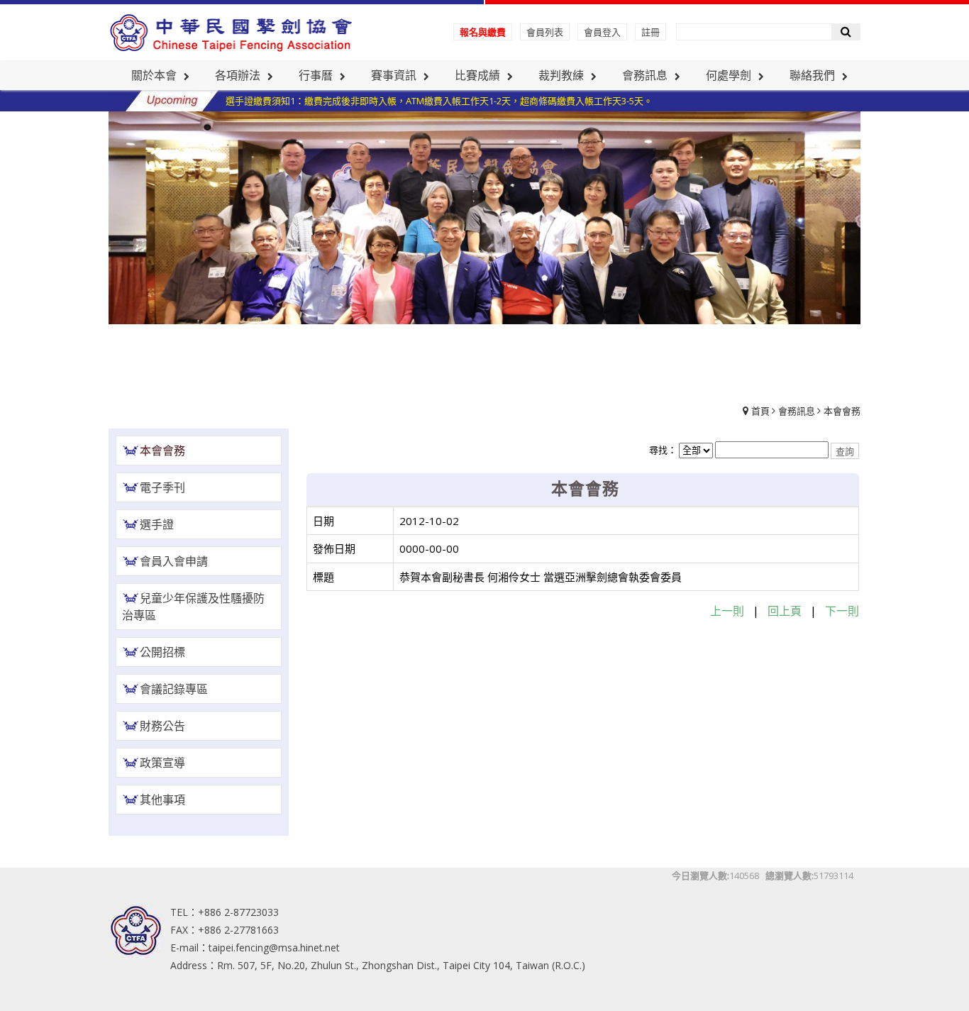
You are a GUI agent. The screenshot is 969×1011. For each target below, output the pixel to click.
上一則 (727, 611)
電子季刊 (162, 487)
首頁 (760, 410)
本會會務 (842, 410)
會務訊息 (796, 410)
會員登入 (602, 32)
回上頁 (785, 611)
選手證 (157, 524)
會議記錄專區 (174, 689)
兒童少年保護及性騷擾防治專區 (193, 606)
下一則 (842, 611)
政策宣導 (162, 762)
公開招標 (162, 652)
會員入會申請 (174, 561)
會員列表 (544, 32)
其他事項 (162, 799)
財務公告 (162, 726)
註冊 (650, 32)
